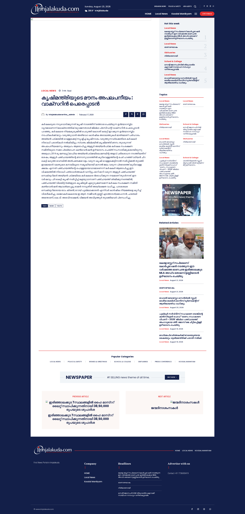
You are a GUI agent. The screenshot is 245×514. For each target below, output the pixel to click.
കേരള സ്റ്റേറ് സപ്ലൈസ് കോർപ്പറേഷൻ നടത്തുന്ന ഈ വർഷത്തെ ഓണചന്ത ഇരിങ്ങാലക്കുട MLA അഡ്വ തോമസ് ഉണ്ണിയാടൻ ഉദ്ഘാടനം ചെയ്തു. (182, 35)
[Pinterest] (137, 114)
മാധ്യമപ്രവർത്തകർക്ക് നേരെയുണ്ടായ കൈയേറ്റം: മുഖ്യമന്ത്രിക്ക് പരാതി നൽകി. (180, 337)
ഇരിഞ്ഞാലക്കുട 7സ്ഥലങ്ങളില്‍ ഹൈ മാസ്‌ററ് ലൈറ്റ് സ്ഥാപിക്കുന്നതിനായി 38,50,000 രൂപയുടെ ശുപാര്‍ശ (80, 418)
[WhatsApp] (213, 6)
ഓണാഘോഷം (171, 47)
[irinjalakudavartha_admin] (43, 114)
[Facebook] (204, 6)
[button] (195, 6)
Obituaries (169, 53)
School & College (173, 61)
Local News (48, 91)
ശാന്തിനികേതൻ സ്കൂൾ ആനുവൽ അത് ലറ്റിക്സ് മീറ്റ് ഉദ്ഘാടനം (193, 162)
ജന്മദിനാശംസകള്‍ (164, 408)
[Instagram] (207, 6)
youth (59, 206)
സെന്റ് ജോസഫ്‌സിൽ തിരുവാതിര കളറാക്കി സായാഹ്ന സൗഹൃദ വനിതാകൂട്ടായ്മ (179, 67)
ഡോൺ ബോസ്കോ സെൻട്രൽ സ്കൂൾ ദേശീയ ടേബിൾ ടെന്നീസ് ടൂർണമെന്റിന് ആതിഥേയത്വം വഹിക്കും (181, 80)
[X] (131, 114)
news (52, 206)
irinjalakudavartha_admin (62, 115)
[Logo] (44, 9)
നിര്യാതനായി (171, 56)
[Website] (210, 6)
